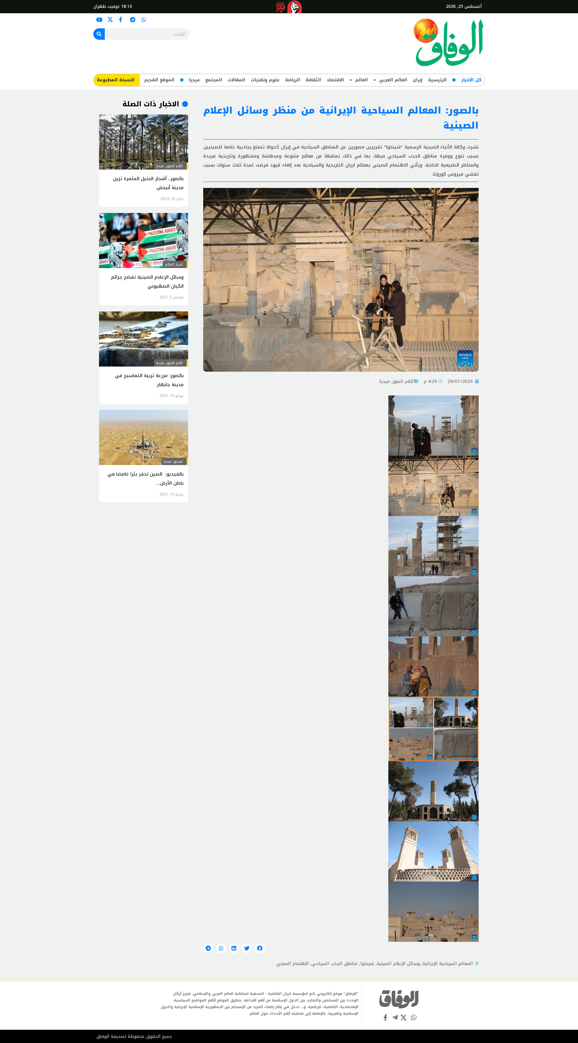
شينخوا (367, 963)
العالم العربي (393, 80)
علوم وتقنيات (265, 80)
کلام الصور (403, 381)
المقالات (236, 80)
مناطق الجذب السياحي (335, 963)
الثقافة (313, 80)
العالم (361, 80)
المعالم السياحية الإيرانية (448, 963)
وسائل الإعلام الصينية (398, 963)
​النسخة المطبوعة (116, 80)
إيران (418, 80)
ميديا (194, 80)
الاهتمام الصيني (292, 963)
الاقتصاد (335, 80)
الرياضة (292, 80)
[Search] (99, 34)
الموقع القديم (159, 80)
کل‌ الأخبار (471, 80)
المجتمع (213, 80)
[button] (260, 948)
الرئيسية (437, 80)
